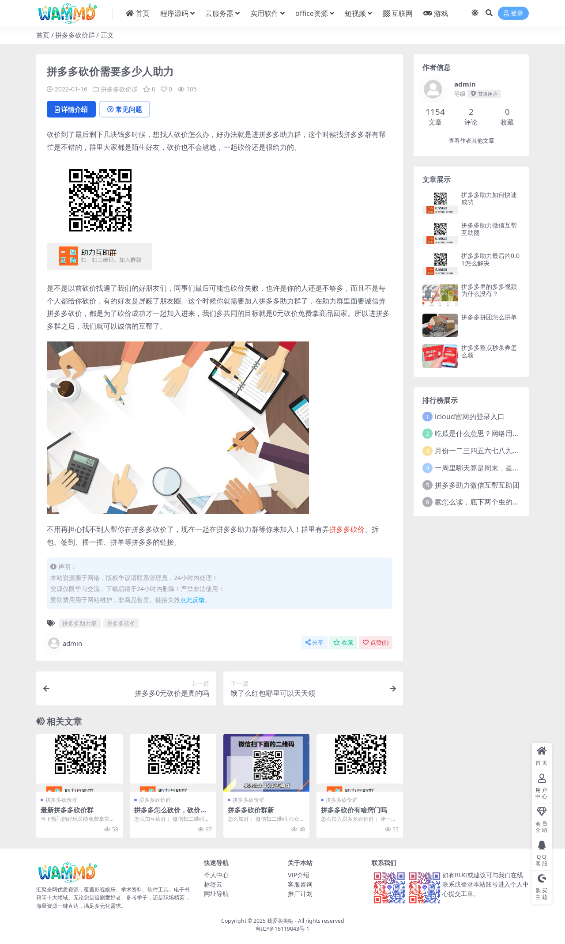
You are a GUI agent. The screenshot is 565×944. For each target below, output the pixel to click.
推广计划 (300, 893)
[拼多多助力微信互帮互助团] (440, 233)
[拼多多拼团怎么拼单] (440, 325)
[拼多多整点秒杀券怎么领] (440, 356)
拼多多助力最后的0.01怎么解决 (490, 259)
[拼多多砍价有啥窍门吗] (359, 762)
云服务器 (219, 13)
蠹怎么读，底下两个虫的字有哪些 (488, 502)
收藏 (347, 642)
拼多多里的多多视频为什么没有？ (489, 290)
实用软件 (264, 13)
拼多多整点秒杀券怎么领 (489, 351)
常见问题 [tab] (129, 109)
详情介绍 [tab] (74, 109)
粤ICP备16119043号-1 (282, 929)
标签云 (213, 884)
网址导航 (216, 893)
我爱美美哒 (280, 921)
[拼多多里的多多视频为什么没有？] (440, 295)
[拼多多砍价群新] (266, 762)
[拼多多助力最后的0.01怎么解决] (440, 264)
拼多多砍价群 (75, 34)
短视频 (355, 13)
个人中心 (216, 875)
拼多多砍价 (347, 529)
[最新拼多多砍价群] (79, 762)
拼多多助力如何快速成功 (489, 198)
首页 (143, 13)
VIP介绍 (298, 875)
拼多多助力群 (79, 623)
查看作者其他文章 (471, 140)
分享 (318, 642)
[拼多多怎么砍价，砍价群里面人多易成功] (173, 762)
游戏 (441, 13)
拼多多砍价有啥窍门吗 (354, 809)
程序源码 (174, 13)
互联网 (402, 13)
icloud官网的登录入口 (470, 416)
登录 (517, 13)
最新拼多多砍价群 (67, 809)
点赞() (379, 642)
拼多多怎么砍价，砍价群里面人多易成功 (170, 813)
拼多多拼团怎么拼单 (489, 317)
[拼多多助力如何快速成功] (440, 203)
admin (72, 643)
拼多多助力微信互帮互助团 (489, 229)
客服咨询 (300, 884)
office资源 (311, 13)
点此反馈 (192, 599)
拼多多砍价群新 (251, 809)
